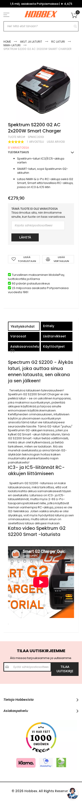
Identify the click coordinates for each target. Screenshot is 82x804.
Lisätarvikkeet (54, 336)
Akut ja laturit (31, 42)
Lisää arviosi (56, 142)
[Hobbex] (41, 14)
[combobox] (41, 26)
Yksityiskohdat (23, 326)
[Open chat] (72, 793)
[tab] (24, 327)
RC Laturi (58, 42)
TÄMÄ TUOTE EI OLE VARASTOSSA (34, 209)
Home (7, 42)
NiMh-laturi (11, 45)
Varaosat (18, 336)
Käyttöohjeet (54, 346)
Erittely (48, 326)
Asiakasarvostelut (25, 347)
